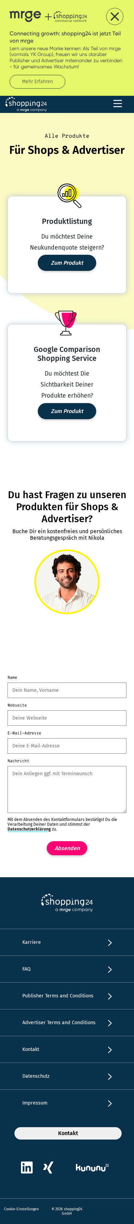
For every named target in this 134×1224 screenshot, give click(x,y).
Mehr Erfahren (37, 81)
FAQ (26, 969)
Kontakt (30, 1049)
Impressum (34, 1103)
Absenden (67, 848)
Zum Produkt (67, 263)
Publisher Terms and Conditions (57, 996)
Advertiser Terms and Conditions (59, 1023)
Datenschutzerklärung (29, 829)
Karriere (31, 942)
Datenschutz (35, 1076)
